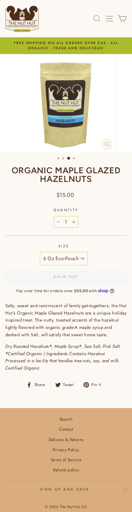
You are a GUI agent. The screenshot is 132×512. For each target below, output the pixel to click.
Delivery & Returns (66, 439)
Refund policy (66, 470)
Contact (66, 429)
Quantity (65, 209)
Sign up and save (64, 489)
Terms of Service (66, 460)
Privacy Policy (66, 450)
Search (66, 419)
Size (63, 246)
